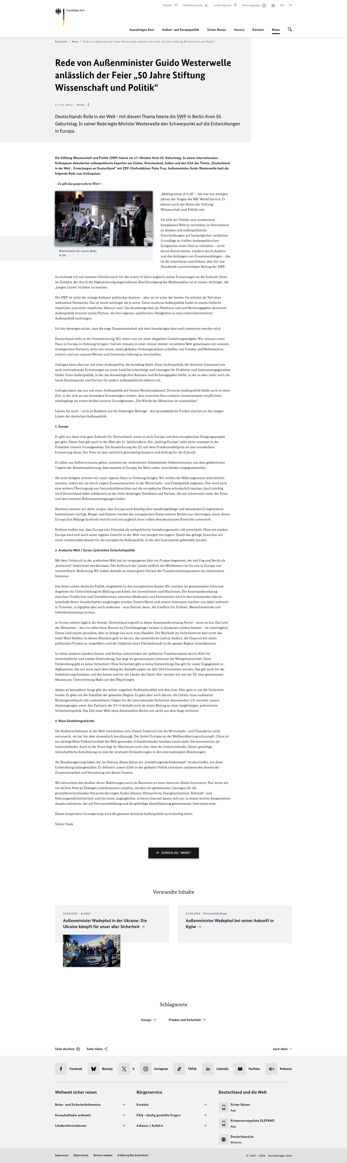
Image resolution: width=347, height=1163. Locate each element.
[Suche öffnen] (290, 29)
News (276, 31)
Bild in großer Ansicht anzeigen (104, 218)
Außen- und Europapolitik (180, 30)
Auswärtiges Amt (142, 30)
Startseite (61, 41)
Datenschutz (80, 1155)
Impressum (61, 1155)
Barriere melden (102, 1155)
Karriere (258, 30)
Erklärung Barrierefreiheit (132, 1155)
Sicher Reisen (216, 30)
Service (239, 30)
